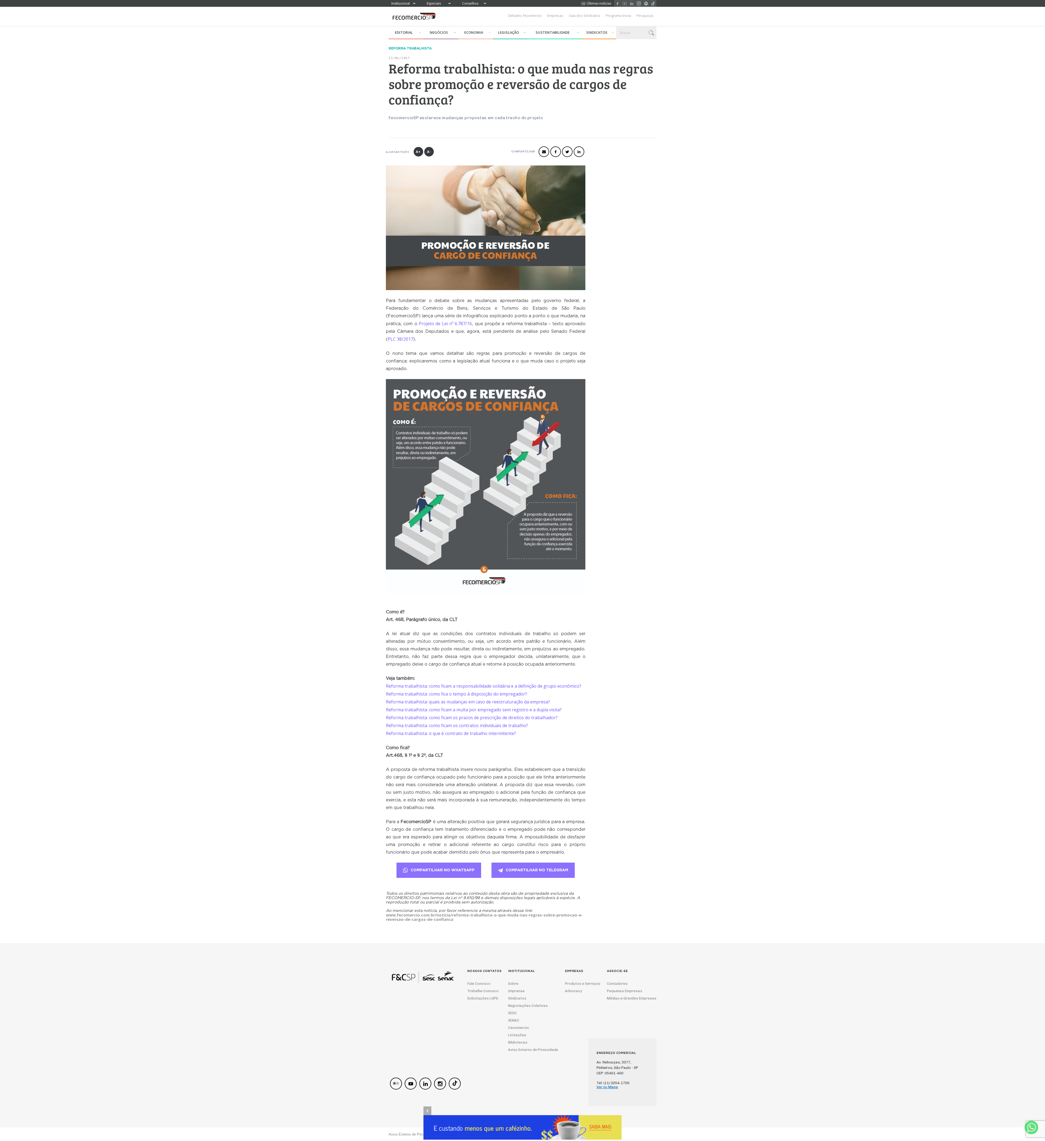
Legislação (508, 32)
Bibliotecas (517, 1042)
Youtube (624, 3)
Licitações (517, 1035)
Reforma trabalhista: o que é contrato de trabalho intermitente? (451, 733)
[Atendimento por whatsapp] (1031, 1127)
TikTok (653, 3)
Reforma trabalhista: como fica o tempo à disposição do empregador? (456, 694)
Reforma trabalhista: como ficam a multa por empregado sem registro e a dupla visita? (474, 710)
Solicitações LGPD (481, 998)
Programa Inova (618, 15)
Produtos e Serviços (579, 984)
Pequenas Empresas (624, 991)
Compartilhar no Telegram (537, 870)
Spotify (646, 3)
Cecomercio (518, 1028)
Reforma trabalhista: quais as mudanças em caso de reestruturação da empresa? (468, 702)
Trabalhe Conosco (481, 991)
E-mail (544, 151)
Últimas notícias (599, 3)
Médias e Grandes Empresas (627, 998)
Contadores (617, 984)
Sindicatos (596, 32)
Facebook (617, 3)
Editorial (404, 32)
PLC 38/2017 (400, 339)
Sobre (513, 984)
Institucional (400, 3)
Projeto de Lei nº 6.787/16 (445, 324)
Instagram (638, 3)
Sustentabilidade (553, 32)
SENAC (513, 1020)
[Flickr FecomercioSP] (396, 1084)
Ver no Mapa (607, 1087)
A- (429, 151)
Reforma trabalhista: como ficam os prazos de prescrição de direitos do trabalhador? (472, 718)
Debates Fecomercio (525, 15)
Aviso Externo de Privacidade (528, 1050)
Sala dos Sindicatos (584, 15)
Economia (473, 32)
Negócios (439, 32)
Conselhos (470, 3)
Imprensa (516, 991)
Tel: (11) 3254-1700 (613, 1083)
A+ (418, 151)
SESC (512, 1013)
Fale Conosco (478, 984)
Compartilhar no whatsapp (443, 870)
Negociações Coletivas (528, 1006)
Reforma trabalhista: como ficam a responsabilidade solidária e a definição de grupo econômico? (483, 686)
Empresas (555, 15)
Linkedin (631, 3)
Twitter (567, 151)
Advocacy (573, 991)
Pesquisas (645, 15)
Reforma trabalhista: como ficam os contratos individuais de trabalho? (457, 725)
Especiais (434, 3)
